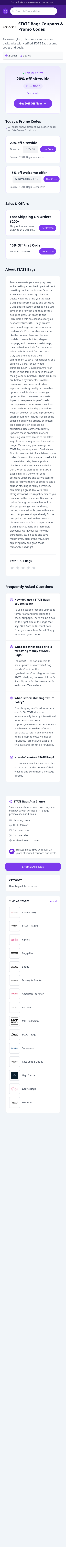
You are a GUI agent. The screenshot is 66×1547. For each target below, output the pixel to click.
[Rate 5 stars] (33, 567)
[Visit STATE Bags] (9, 28)
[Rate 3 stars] (23, 567)
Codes (12, 55)
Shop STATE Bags (33, 867)
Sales (27, 55)
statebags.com (21, 820)
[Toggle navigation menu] (61, 11)
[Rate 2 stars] (17, 567)
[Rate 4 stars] (28, 567)
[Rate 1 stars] (12, 567)
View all (53, 901)
